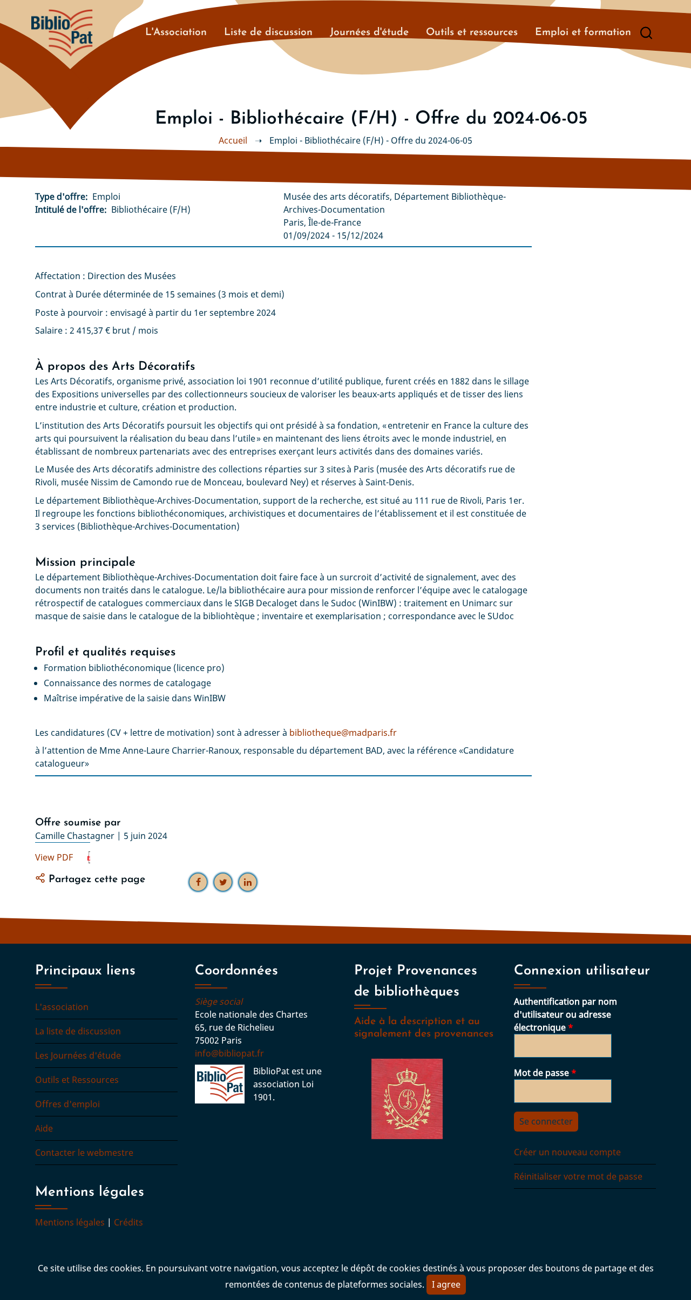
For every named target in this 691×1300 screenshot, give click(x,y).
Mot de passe (541, 1073)
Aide (44, 1128)
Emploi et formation (583, 33)
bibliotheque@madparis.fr (343, 733)
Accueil (233, 140)
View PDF (54, 857)
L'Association (176, 33)
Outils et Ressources (77, 1080)
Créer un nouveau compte (567, 1152)
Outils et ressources (472, 33)
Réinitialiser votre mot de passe (578, 1176)
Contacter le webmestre (84, 1153)
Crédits (128, 1222)
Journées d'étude (369, 33)
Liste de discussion (268, 33)
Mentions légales (70, 1222)
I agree (446, 1284)
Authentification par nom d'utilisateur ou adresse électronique (565, 1014)
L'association (62, 1007)
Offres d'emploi (67, 1104)
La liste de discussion (78, 1031)
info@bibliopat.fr (229, 1053)
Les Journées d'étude (78, 1055)
